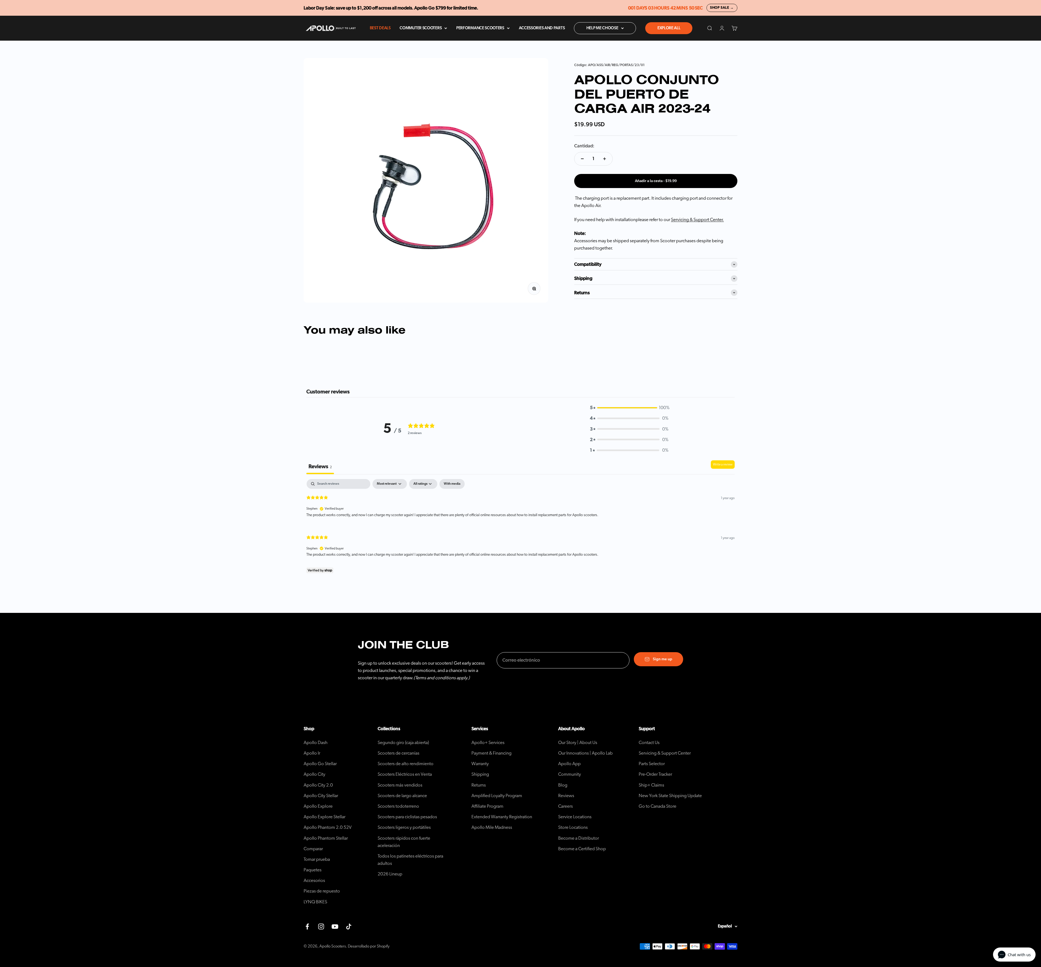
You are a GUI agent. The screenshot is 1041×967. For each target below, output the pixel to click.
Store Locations (573, 827)
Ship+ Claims (651, 785)
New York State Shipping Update (670, 795)
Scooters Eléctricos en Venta (405, 774)
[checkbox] (452, 484)
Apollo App (569, 763)
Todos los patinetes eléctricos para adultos (410, 860)
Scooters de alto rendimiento (405, 763)
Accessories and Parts (542, 28)
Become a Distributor (578, 838)
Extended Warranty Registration (501, 816)
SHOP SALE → (722, 7)
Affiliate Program (487, 806)
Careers (565, 806)
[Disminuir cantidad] (582, 158)
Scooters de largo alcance (402, 795)
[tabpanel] (520, 527)
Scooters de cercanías (398, 753)
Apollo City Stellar (321, 795)
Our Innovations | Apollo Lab (585, 753)
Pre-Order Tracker (655, 774)
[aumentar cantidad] (604, 158)
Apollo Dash (315, 742)
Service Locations (575, 816)
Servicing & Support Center (665, 753)
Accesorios (314, 880)
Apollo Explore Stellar (324, 816)
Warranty (480, 763)
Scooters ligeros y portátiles (404, 827)
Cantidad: (584, 146)
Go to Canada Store (657, 806)
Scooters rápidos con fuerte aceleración (404, 842)
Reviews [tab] (320, 466)
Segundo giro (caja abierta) (403, 742)
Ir (312, 753)
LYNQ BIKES (315, 902)
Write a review (722, 464)
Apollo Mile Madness (491, 827)
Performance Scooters (480, 28)
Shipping (480, 774)
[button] (629, 407)
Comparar (313, 848)
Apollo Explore (318, 806)
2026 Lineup (390, 874)
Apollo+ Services (488, 742)
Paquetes (313, 870)
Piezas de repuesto (322, 891)
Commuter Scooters (421, 28)
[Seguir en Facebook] (307, 926)
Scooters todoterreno (398, 806)
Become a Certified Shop (582, 848)
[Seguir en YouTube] (335, 926)
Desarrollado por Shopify (369, 946)
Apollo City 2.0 (318, 785)
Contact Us (649, 742)
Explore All (668, 28)
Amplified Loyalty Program (496, 795)
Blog (562, 785)
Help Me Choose (602, 28)
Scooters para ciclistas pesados (407, 816)
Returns (478, 785)
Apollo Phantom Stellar (326, 838)
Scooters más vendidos (400, 785)
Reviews (566, 795)
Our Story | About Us (577, 742)
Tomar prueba (317, 859)
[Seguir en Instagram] (321, 926)
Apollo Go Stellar (320, 763)
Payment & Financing (491, 753)
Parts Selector (652, 763)
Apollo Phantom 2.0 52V (328, 827)
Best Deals (380, 28)
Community (569, 774)
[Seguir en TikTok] (348, 926)
